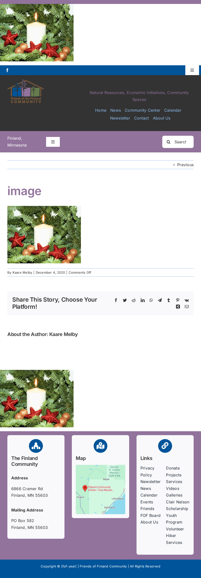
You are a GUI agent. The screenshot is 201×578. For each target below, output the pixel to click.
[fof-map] (100, 466)
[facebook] (7, 70)
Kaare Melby (22, 272)
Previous (185, 164)
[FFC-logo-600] (25, 81)
